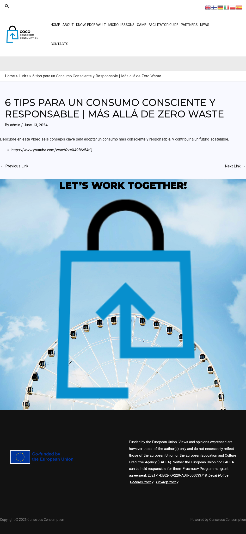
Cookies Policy (141, 482)
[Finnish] (214, 7)
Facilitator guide (163, 25)
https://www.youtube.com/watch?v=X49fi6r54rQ (52, 150)
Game (141, 25)
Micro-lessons (121, 25)
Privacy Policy (167, 482)
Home (55, 25)
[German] (220, 7)
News (204, 25)
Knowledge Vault (91, 25)
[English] (208, 7)
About (68, 25)
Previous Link (14, 166)
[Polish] (233, 7)
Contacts (59, 44)
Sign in (228, 40)
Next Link (235, 166)
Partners (189, 25)
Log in (227, 28)
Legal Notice (218, 475)
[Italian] (227, 7)
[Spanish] (239, 7)
